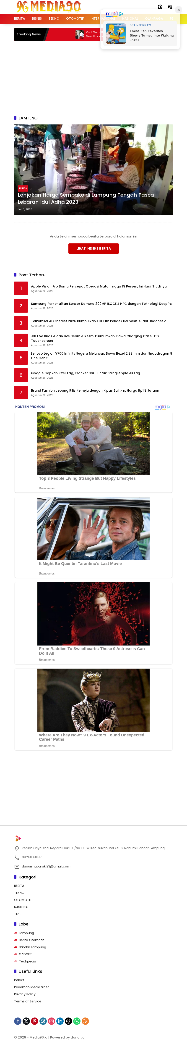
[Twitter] (26, 1021)
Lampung (26, 933)
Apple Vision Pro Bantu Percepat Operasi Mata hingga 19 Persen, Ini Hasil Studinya (99, 286)
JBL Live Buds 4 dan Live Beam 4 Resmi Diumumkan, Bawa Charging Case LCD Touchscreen (95, 338)
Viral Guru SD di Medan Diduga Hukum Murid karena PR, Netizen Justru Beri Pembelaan (95, 34)
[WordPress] (43, 1021)
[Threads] (68, 1021)
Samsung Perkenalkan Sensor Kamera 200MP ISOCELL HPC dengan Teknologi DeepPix (101, 304)
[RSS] (85, 1021)
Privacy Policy (25, 994)
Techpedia (27, 961)
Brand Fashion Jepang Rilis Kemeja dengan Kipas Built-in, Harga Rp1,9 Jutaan (95, 390)
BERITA (23, 188)
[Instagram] (51, 1021)
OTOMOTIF (22, 900)
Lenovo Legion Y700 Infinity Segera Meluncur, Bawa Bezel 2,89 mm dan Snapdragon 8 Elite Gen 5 (101, 355)
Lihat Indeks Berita (93, 248)
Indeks (19, 980)
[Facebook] (17, 1021)
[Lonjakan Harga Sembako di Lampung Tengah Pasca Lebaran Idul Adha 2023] (93, 169)
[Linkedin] (60, 1021)
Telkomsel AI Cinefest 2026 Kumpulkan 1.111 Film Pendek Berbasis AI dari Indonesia (98, 321)
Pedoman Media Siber (31, 987)
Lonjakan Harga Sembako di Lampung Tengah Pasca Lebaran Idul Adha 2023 (86, 199)
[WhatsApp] (77, 1021)
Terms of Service (27, 1001)
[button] (160, 7)
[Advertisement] (100, 77)
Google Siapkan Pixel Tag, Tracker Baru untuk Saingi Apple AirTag (85, 373)
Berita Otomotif (31, 940)
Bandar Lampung (32, 947)
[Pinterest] (34, 1021)
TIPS (17, 914)
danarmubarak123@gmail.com (46, 866)
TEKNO (19, 893)
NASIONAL (21, 907)
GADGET (25, 954)
